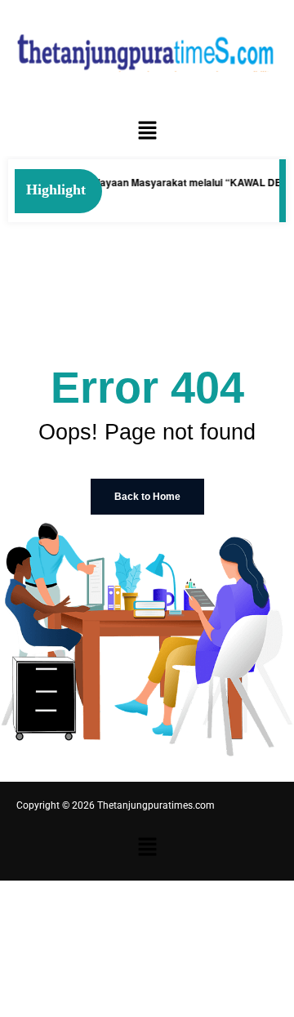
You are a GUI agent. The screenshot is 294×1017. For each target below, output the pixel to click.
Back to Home (147, 496)
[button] (147, 131)
